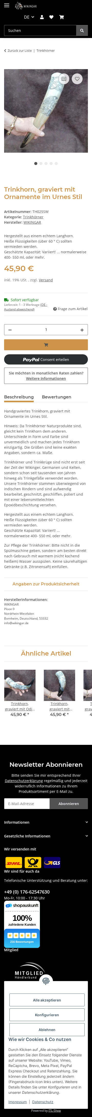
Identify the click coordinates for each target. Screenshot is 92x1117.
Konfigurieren (47, 1015)
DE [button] (26, 17)
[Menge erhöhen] (82, 329)
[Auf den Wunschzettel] (77, 78)
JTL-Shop (55, 1110)
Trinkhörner (33, 217)
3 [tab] (46, 163)
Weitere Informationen (46, 378)
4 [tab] (51, 163)
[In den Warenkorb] (8, 66)
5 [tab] (56, 163)
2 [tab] (40, 163)
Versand (46, 280)
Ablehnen (47, 1029)
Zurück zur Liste (20, 50)
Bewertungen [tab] (56, 397)
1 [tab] (35, 163)
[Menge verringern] (10, 329)
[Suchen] (82, 30)
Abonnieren (69, 803)
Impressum (17, 1102)
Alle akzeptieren (47, 1000)
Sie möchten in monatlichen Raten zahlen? (46, 376)
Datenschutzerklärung (24, 780)
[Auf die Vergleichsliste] (64, 78)
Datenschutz (42, 1102)
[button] (42, 17)
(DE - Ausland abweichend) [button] (25, 307)
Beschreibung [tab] (19, 397)
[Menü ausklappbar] (6, 3)
